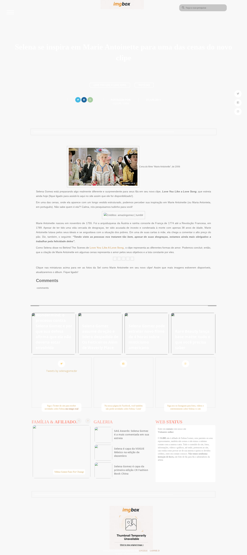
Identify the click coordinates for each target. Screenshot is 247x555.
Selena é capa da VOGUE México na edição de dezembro (129, 452)
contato (169, 429)
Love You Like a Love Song (109, 85)
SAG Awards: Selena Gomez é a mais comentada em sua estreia (131, 434)
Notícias (144, 85)
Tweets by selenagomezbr (61, 371)
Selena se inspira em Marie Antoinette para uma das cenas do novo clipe (123, 52)
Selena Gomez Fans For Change (69, 472)
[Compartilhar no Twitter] (78, 99)
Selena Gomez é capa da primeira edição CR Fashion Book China (131, 470)
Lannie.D (154, 551)
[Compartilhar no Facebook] (84, 99)
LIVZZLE (143, 551)
